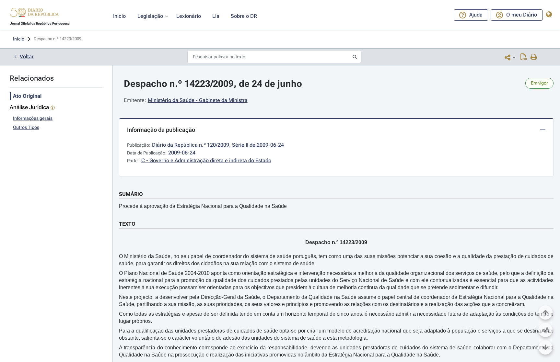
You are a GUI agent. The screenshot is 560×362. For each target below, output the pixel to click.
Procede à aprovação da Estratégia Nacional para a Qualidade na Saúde (203, 206)
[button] (34, 13)
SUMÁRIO (131, 194)
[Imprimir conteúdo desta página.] (534, 57)
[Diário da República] (34, 14)
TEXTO (127, 224)
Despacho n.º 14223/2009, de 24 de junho (213, 83)
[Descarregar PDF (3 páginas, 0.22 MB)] (523, 57)
